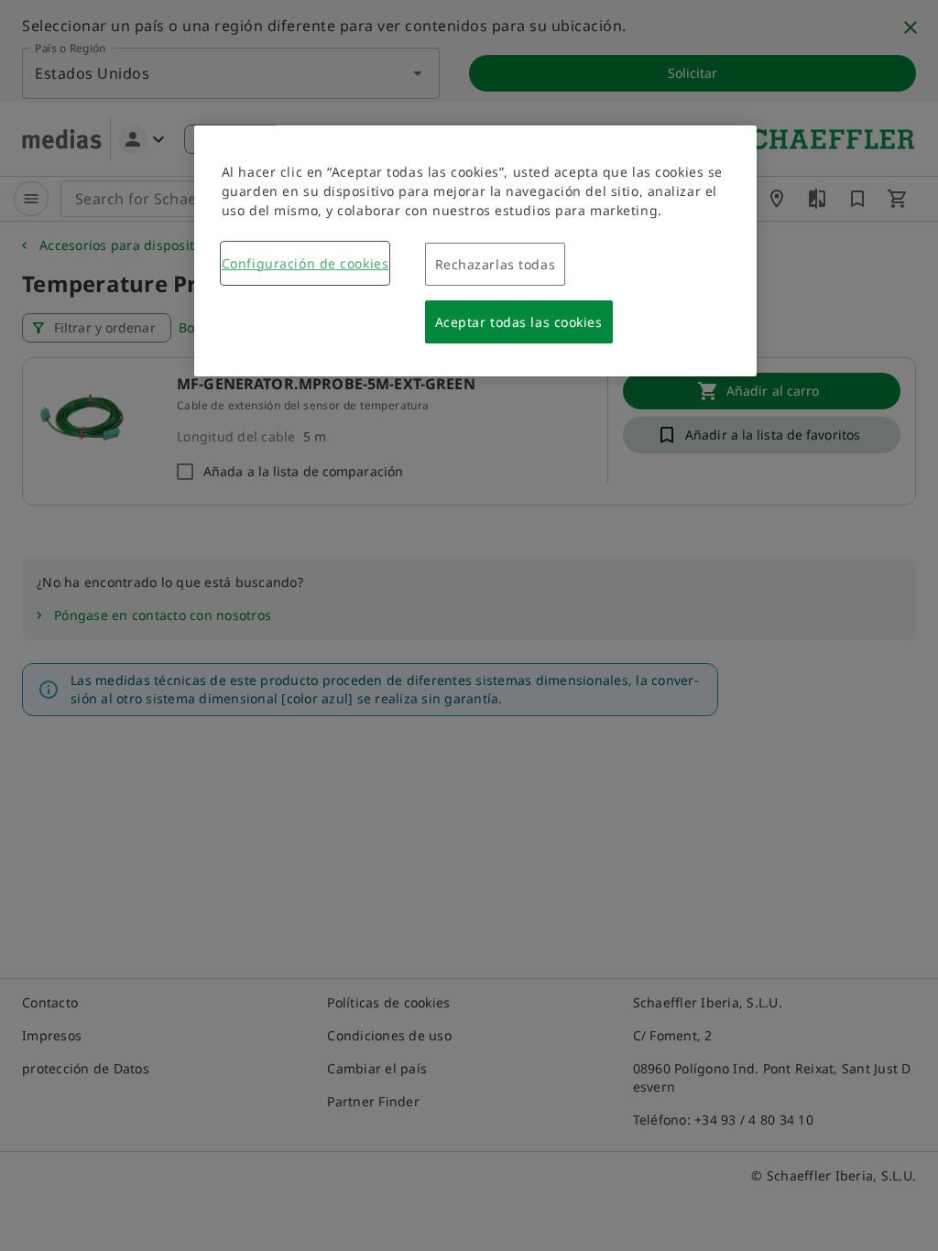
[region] (475, 250)
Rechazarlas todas (495, 264)
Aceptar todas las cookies (519, 322)
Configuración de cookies (305, 263)
